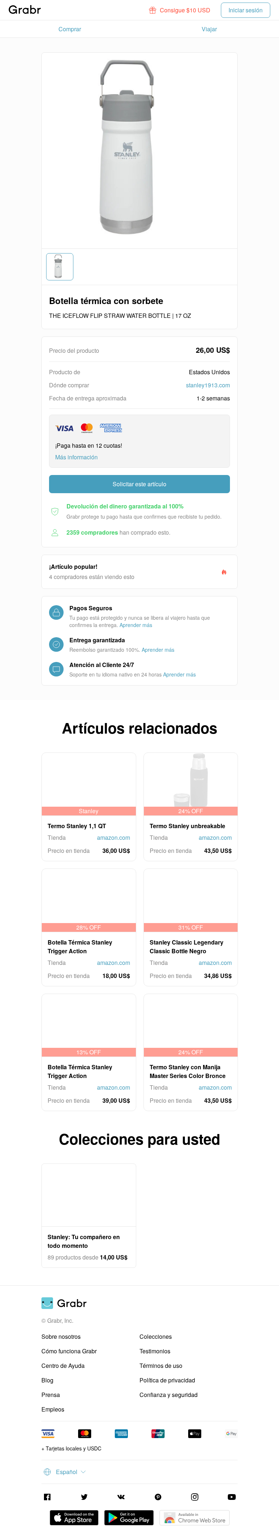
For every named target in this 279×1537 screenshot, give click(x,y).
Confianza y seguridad (169, 1394)
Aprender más (136, 624)
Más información (76, 457)
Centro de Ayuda (63, 1365)
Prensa (50, 1394)
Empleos (52, 1409)
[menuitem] (70, 29)
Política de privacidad (167, 1380)
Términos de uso (161, 1365)
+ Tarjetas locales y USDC (71, 1448)
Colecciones (156, 1336)
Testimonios (155, 1351)
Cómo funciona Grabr (69, 1351)
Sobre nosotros (61, 1336)
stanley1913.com (208, 385)
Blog (47, 1380)
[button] (180, 10)
